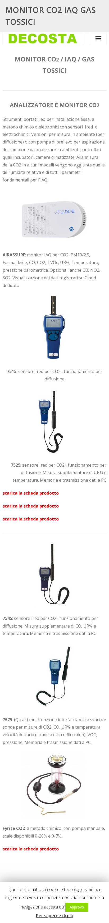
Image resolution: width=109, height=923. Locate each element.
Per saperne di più (54, 916)
